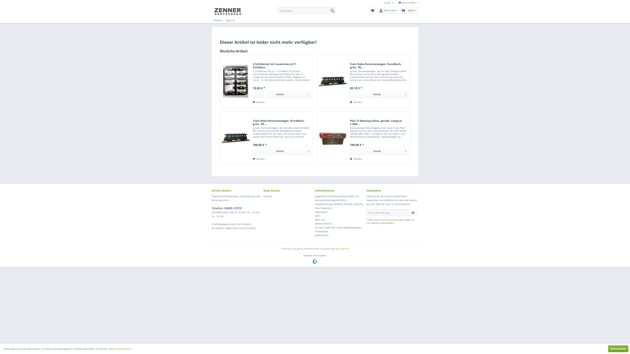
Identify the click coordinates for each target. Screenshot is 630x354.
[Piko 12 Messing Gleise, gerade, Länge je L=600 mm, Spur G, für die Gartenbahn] (333, 138)
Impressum (321, 212)
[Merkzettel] (372, 10)
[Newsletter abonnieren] (413, 212)
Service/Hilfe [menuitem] (408, 2)
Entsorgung (321, 231)
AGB (317, 215)
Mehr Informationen (120, 348)
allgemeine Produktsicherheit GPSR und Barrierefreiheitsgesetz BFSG (337, 198)
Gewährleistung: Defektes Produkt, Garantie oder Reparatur (339, 206)
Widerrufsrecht (323, 223)
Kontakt (267, 196)
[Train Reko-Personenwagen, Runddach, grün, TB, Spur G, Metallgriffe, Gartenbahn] (333, 81)
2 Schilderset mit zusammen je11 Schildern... (274, 65)
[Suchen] (332, 10)
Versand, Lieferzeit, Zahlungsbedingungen (338, 227)
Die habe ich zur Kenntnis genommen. (390, 221)
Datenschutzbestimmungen (389, 219)
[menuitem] (307, 10)
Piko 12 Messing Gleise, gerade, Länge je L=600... (376, 122)
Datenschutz (322, 235)
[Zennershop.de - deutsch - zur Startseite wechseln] (228, 11)
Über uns (320, 219)
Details (280, 94)
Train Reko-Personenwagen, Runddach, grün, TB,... (376, 65)
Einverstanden (618, 348)
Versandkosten (342, 248)
